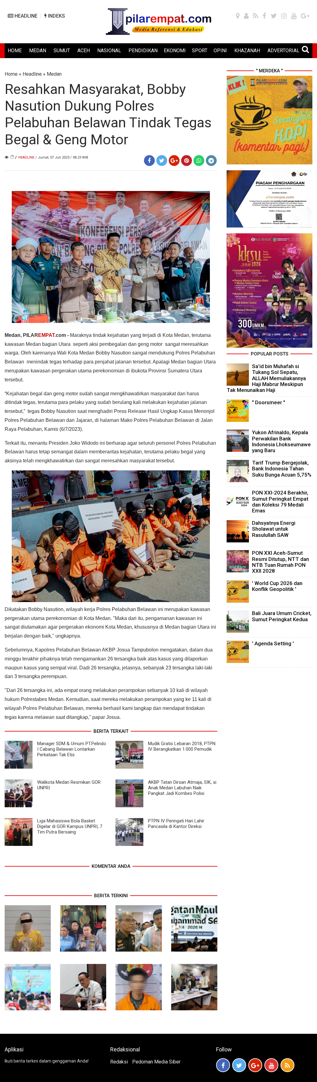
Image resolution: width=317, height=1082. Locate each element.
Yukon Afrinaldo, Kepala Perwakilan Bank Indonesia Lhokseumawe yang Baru (281, 441)
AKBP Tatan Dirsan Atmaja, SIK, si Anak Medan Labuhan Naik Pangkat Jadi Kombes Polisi (182, 787)
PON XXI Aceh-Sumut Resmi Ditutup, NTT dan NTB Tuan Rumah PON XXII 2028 (280, 562)
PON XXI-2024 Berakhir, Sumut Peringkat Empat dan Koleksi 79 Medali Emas (280, 502)
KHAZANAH (247, 50)
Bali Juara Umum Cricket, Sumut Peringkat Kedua (281, 616)
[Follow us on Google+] (255, 1065)
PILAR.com (44, 335)
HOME (15, 50)
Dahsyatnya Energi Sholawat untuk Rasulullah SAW (273, 529)
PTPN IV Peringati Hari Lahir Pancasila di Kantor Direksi (176, 823)
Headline (32, 74)
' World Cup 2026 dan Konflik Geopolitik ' (277, 586)
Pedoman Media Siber (156, 1062)
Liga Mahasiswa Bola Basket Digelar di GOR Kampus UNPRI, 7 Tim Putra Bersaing (69, 826)
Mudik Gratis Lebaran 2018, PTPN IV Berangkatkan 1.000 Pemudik (181, 746)
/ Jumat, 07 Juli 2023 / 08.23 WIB (61, 157)
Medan (54, 74)
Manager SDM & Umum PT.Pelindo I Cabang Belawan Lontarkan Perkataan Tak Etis (71, 749)
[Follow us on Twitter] (239, 1065)
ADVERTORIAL (283, 50)
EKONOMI (175, 50)
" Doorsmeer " (268, 402)
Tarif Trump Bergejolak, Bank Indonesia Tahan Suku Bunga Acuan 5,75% (281, 468)
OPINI (220, 50)
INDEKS (56, 16)
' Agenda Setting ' (273, 643)
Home (11, 74)
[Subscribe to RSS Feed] (287, 1065)
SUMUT (62, 50)
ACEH (83, 50)
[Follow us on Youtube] (271, 1065)
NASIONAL (109, 50)
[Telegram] (211, 160)
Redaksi (119, 1062)
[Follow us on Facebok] (223, 1065)
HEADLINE (25, 16)
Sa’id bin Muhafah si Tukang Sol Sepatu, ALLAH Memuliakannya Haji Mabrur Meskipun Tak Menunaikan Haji (266, 378)
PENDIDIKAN (143, 50)
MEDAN (37, 50)
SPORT (199, 50)
